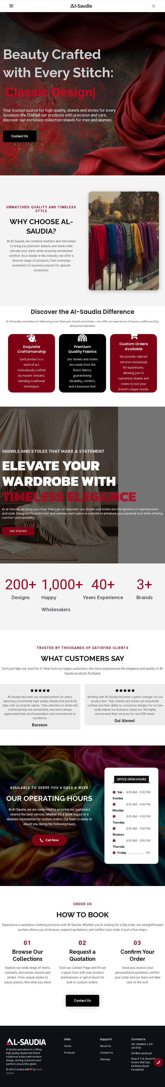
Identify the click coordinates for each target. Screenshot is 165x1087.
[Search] (154, 6)
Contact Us (106, 1052)
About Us (105, 1046)
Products (69, 1052)
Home (67, 1046)
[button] (5, 706)
